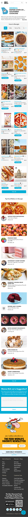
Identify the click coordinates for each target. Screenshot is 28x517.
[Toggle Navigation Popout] (2, 2)
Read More (24, 19)
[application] (24, 513)
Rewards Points (17, 471)
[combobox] (17, 2)
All (5, 28)
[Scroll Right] (26, 28)
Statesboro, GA (6, 52)
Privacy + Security (6, 483)
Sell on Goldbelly (6, 469)
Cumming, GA (11, 331)
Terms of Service (5, 482)
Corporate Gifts (17, 487)
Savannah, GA (18, 52)
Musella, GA (5, 75)
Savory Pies (17, 28)
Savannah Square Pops (5, 101)
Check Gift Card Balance (19, 480)
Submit (14, 409)
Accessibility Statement (7, 485)
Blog (3, 465)
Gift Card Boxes (17, 463)
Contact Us (4, 471)
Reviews (16, 485)
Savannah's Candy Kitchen (19, 48)
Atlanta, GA (18, 78)
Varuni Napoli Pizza (18, 129)
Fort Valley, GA (18, 186)
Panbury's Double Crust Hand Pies (20, 73)
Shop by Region (17, 465)
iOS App (4, 472)
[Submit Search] (22, 2)
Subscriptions (17, 467)
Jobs (3, 467)
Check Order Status (18, 478)
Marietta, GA (18, 160)
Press (3, 462)
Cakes (10, 28)
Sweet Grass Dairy (17, 101)
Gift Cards (16, 462)
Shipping (4, 478)
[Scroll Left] (2, 28)
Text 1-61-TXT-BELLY (18, 482)
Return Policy (5, 480)
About (3, 463)
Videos (15, 469)
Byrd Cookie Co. (4, 129)
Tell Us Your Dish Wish (19, 489)
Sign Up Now (22, 446)
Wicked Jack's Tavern (18, 156)
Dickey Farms (4, 73)
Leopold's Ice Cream (5, 156)
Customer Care (17, 483)
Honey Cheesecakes (5, 48)
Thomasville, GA (19, 104)
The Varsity (3, 183)
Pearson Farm (17, 183)
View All (14, 191)
